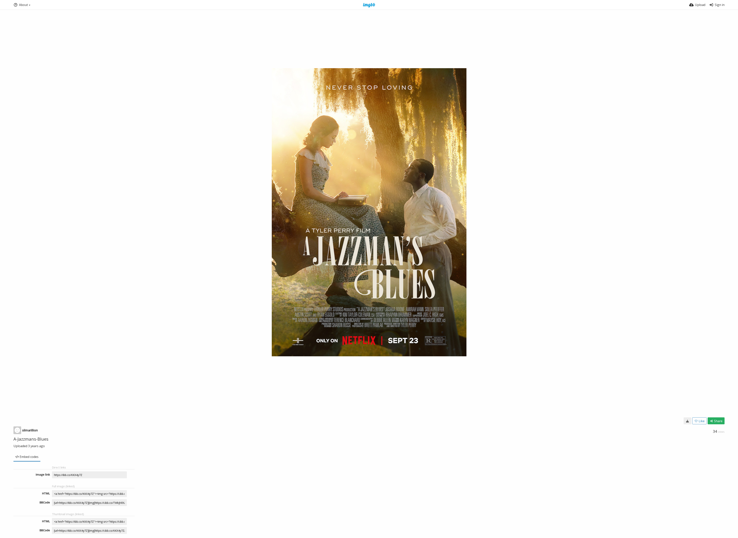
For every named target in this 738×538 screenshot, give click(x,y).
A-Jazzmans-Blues (30, 439)
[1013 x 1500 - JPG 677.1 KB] (687, 420)
